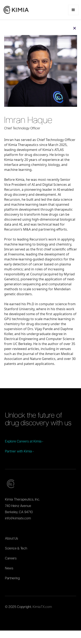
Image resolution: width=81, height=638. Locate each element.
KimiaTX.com (42, 607)
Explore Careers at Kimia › (24, 441)
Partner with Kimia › (19, 451)
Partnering (12, 578)
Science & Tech (16, 548)
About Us (11, 538)
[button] (73, 10)
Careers (11, 558)
